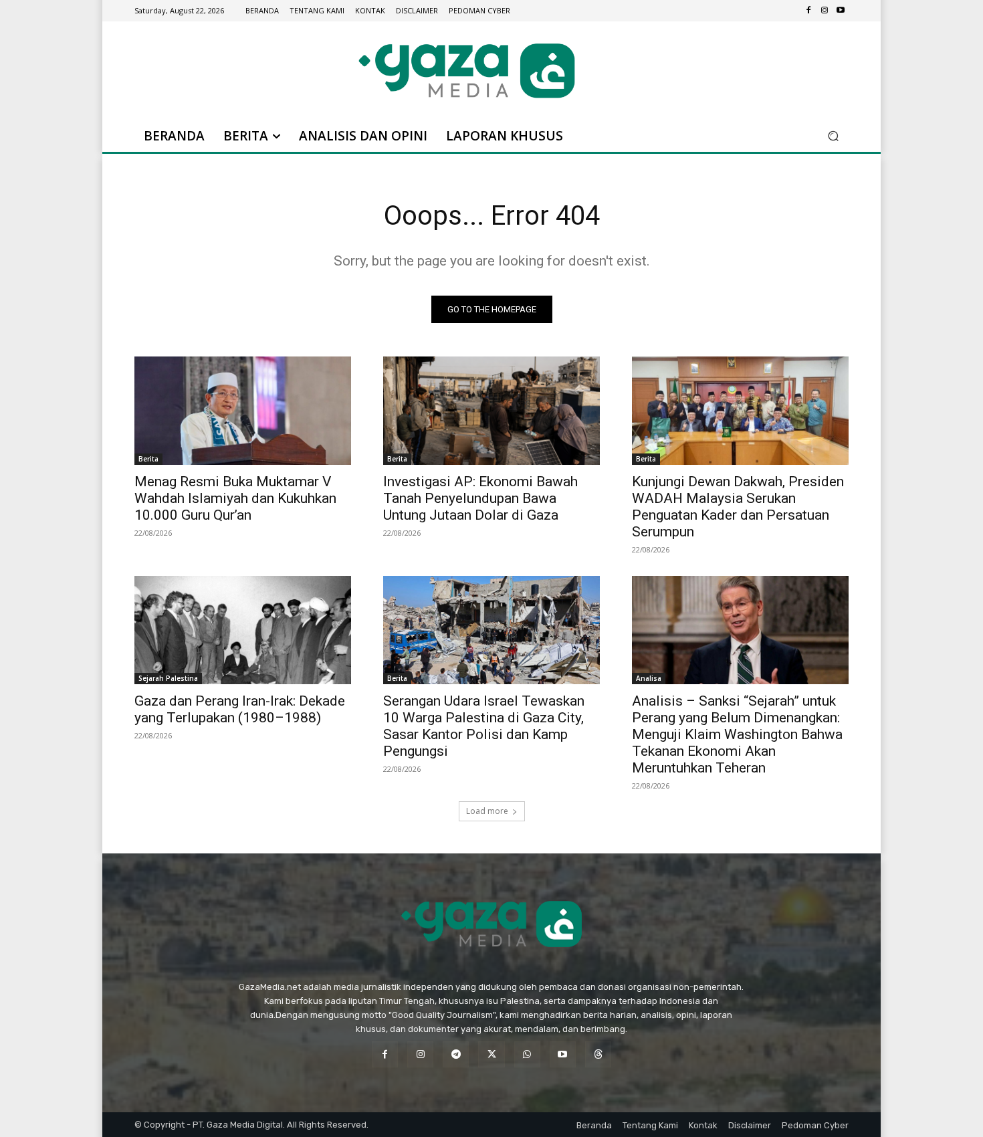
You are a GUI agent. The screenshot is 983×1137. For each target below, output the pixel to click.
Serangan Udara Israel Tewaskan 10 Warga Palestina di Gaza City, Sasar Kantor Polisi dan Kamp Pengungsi (483, 726)
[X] (491, 1054)
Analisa (648, 678)
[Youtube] (841, 11)
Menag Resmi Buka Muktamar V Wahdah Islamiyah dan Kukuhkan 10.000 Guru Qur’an (235, 498)
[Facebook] (808, 11)
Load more (487, 811)
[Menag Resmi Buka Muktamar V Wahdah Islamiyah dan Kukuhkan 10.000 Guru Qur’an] (242, 410)
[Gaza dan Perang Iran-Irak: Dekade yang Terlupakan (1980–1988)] (242, 630)
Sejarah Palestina (168, 678)
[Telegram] (456, 1054)
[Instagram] (824, 11)
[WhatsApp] (527, 1054)
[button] (833, 136)
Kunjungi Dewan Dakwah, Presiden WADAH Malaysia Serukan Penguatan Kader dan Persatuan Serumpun (738, 507)
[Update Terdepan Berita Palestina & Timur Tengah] (466, 70)
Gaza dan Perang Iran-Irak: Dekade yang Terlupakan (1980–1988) (239, 709)
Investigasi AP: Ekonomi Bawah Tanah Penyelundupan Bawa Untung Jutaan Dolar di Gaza (480, 498)
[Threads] (598, 1054)
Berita (148, 458)
